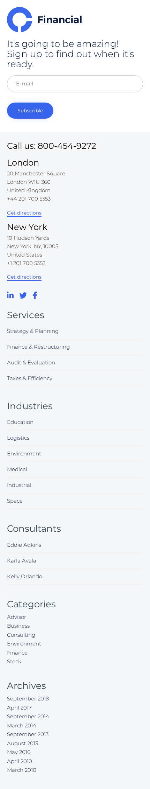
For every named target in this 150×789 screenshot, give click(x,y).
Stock (14, 661)
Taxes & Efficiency (29, 378)
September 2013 (27, 734)
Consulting (21, 634)
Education (20, 422)
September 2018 (28, 698)
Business (18, 625)
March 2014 (21, 725)
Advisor (16, 617)
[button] (24, 213)
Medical (17, 469)
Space (15, 500)
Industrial (19, 485)
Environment (24, 453)
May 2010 (19, 752)
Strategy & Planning (33, 331)
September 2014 (28, 716)
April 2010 (19, 761)
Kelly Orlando (24, 576)
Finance (17, 652)
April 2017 (19, 707)
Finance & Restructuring (38, 346)
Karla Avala (21, 560)
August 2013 (22, 743)
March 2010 (21, 770)
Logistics (18, 437)
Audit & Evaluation (31, 362)
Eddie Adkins (24, 545)
